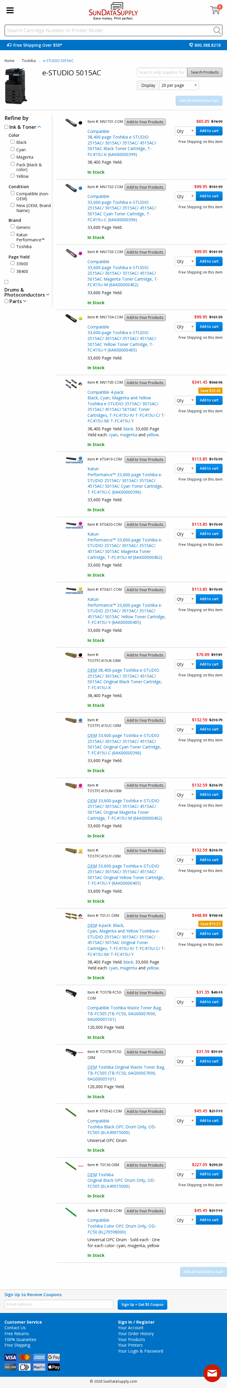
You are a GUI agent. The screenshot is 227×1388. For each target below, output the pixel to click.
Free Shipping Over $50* (37, 45)
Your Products (131, 1339)
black (128, 429)
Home (9, 60)
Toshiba (29, 60)
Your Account (131, 1327)
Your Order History (136, 1333)
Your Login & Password (140, 1351)
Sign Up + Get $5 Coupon (142, 1304)
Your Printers (130, 1345)
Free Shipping (17, 1345)
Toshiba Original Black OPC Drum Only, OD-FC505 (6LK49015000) (121, 1180)
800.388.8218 (207, 45)
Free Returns (16, 1333)
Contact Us (15, 1327)
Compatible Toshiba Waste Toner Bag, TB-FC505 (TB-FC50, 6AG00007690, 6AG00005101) (124, 1013)
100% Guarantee (20, 1339)
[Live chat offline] (212, 1373)
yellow (153, 434)
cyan (113, 434)
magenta (128, 434)
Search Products (205, 72)
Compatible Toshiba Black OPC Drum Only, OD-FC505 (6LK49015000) (121, 1126)
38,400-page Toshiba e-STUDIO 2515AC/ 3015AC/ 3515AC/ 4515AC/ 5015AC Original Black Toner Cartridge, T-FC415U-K (124, 678)
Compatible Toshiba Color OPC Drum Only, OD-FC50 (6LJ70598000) (121, 1225)
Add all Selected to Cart (199, 100)
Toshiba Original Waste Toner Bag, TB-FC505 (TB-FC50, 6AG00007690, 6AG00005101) (126, 1072)
